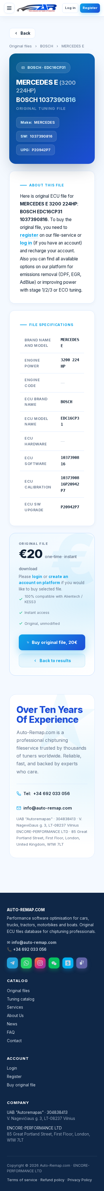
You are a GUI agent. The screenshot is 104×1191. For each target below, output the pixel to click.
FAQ (11, 1032)
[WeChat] (54, 962)
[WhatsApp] (26, 962)
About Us (15, 1015)
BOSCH (46, 46)
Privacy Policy (80, 1180)
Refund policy (52, 1180)
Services (15, 1007)
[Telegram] (12, 962)
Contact (14, 1040)
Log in (70, 8)
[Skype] (67, 962)
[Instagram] (40, 962)
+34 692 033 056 (51, 793)
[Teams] (81, 962)
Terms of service (22, 1180)
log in (26, 243)
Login (12, 1068)
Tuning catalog (20, 999)
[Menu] (9, 8)
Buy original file (21, 1085)
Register (90, 8)
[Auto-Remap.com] (37, 8)
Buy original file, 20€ (54, 642)
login (37, 576)
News (12, 1024)
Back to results (55, 660)
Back (25, 33)
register (29, 235)
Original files (20, 46)
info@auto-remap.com (47, 807)
